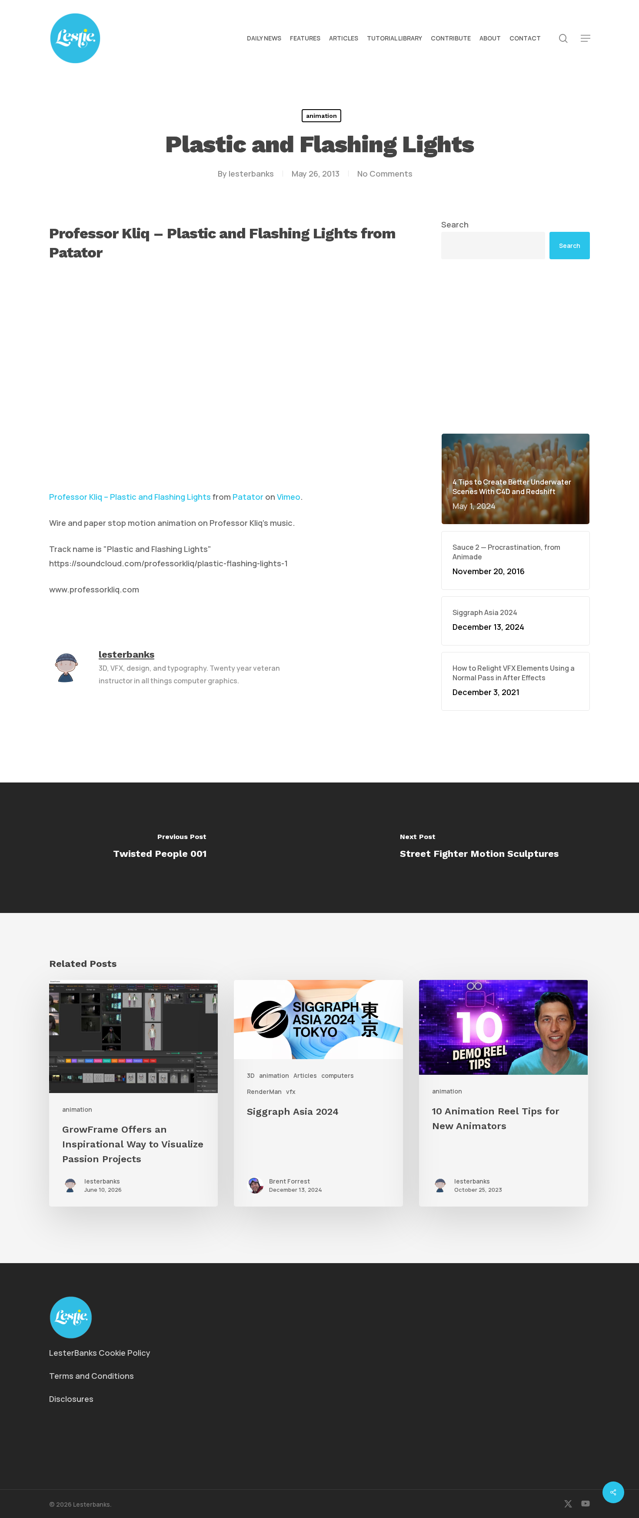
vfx (291, 1091)
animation (321, 115)
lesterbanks (251, 173)
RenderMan (264, 1091)
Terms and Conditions (91, 1376)
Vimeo (288, 497)
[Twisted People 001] (160, 847)
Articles (305, 1075)
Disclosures (71, 1399)
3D (251, 1075)
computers (337, 1075)
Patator (248, 497)
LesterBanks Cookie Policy (99, 1352)
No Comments (385, 173)
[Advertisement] (515, 278)
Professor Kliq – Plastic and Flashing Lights (130, 497)
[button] (585, 38)
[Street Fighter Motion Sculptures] (479, 847)
